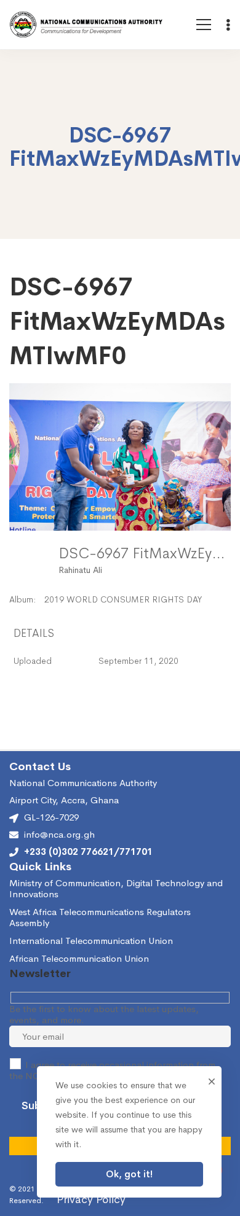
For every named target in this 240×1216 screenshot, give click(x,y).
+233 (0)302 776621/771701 (88, 851)
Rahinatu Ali (80, 569)
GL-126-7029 (51, 817)
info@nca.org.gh (59, 834)
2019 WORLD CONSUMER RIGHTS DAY (123, 599)
